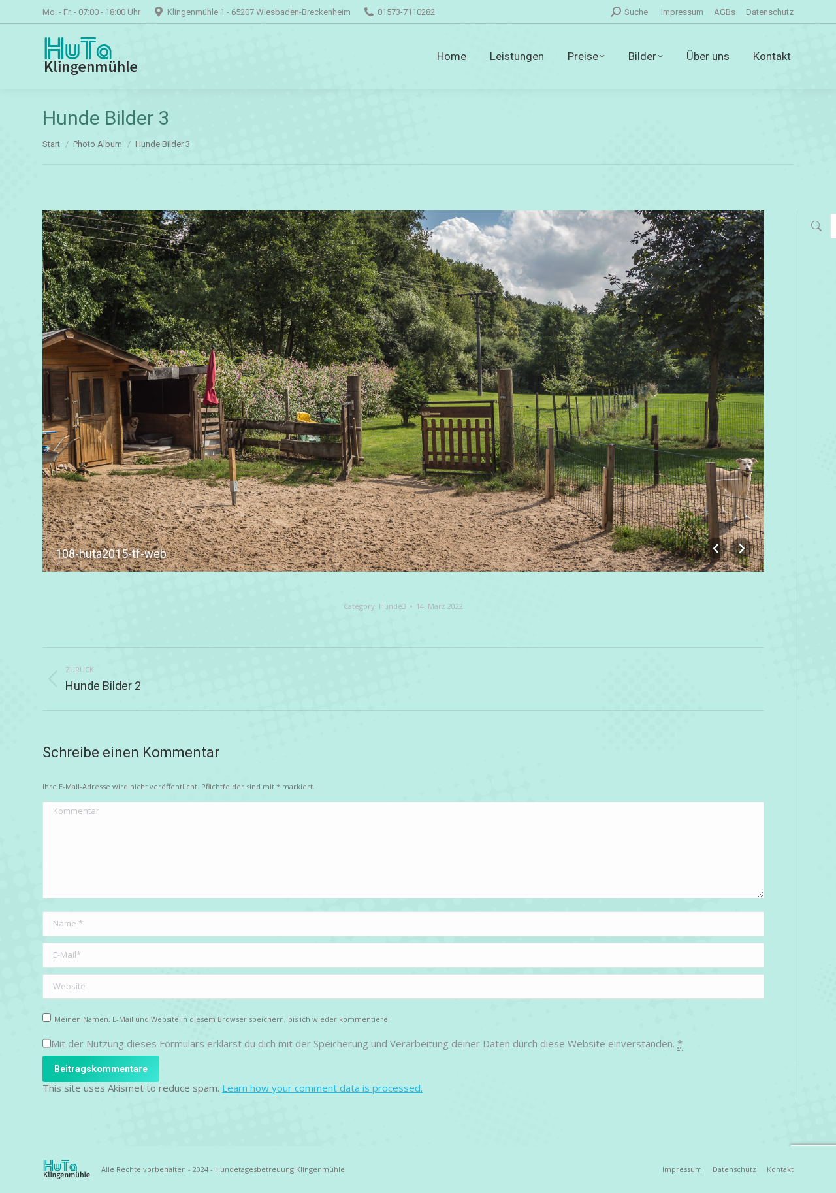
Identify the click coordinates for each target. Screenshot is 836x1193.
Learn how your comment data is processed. (322, 1087)
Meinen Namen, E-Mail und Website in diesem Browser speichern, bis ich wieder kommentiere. (222, 1019)
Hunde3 (392, 606)
